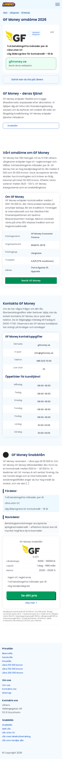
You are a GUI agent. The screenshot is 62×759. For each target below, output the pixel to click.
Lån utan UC (8, 732)
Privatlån (6, 661)
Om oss (6, 685)
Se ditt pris (29, 595)
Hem (5, 13)
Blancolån (7, 653)
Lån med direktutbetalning (16, 736)
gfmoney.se (18, 62)
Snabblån (7, 724)
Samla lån (7, 657)
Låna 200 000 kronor (12, 672)
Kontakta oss (9, 688)
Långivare (14, 13)
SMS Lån (6, 728)
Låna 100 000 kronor (12, 664)
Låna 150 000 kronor (12, 668)
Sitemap (6, 692)
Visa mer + (31, 602)
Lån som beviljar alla (13, 740)
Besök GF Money (31, 280)
